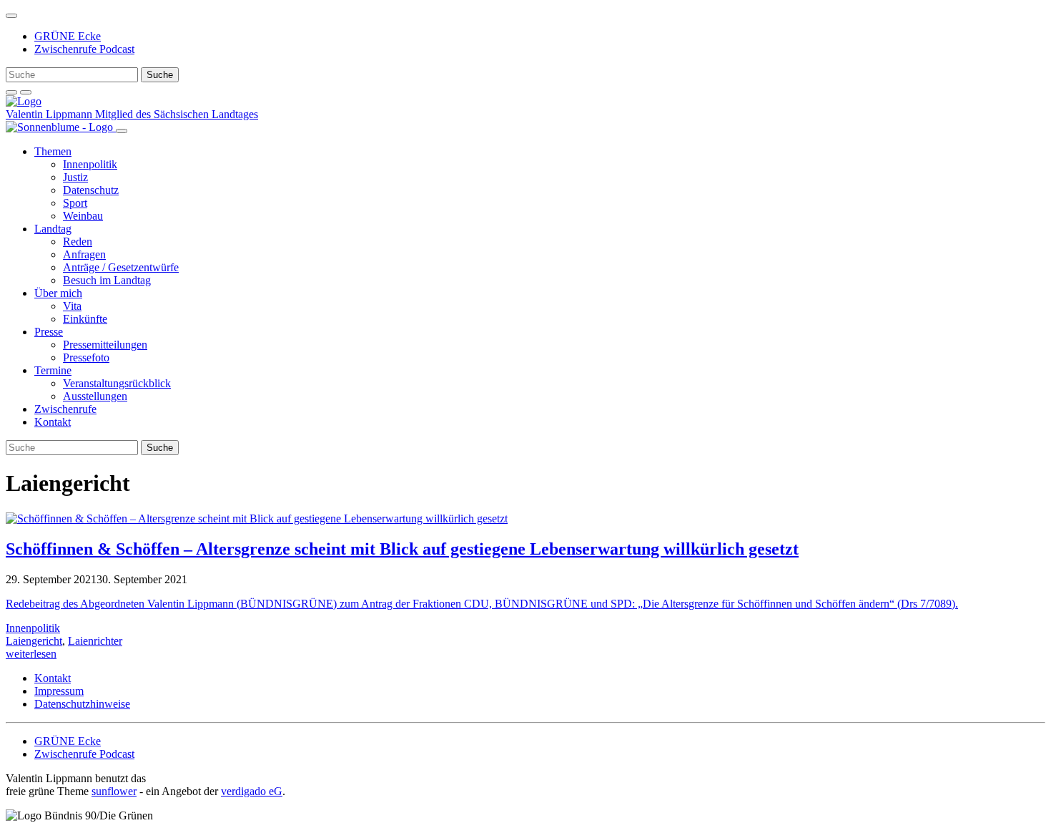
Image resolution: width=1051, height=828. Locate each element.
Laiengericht (34, 641)
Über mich (58, 293)
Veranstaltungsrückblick (117, 383)
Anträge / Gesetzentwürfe (121, 267)
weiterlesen (31, 654)
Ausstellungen (95, 396)
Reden (77, 241)
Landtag (52, 229)
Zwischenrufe (65, 409)
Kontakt (52, 422)
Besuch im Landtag (107, 280)
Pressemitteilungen (105, 344)
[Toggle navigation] (11, 16)
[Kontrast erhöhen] (25, 92)
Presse (48, 332)
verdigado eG (251, 791)
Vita (72, 306)
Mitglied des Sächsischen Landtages (176, 114)
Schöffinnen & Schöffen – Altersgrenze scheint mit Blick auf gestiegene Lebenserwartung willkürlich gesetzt (402, 549)
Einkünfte (85, 319)
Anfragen (84, 254)
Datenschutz (91, 190)
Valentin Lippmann (50, 114)
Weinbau (83, 216)
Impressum (59, 691)
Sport (75, 203)
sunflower (114, 791)
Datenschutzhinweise (82, 704)
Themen (52, 151)
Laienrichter (95, 641)
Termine (52, 370)
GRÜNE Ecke (67, 36)
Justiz (75, 177)
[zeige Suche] (11, 92)
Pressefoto (86, 357)
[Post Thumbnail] (257, 518)
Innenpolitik (90, 164)
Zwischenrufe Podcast (84, 49)
